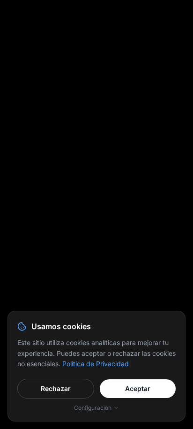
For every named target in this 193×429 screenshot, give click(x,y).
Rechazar (56, 388)
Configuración (92, 407)
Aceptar (137, 388)
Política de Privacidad (95, 364)
